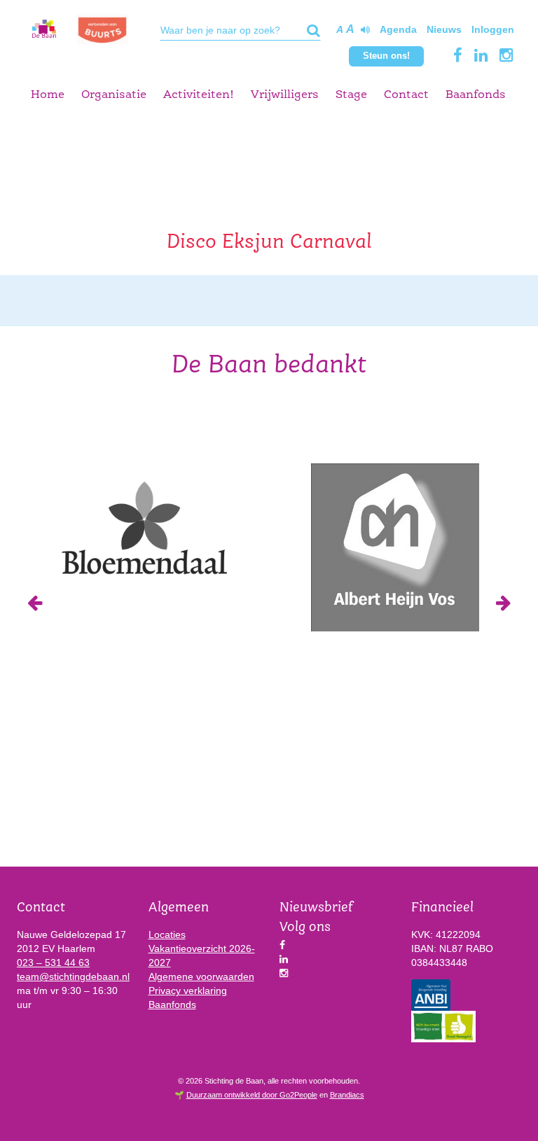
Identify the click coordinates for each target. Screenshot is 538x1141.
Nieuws (444, 29)
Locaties (167, 934)
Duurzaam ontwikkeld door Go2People (251, 1095)
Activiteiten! (198, 95)
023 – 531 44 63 (53, 962)
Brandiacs (347, 1095)
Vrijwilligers (285, 95)
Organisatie (113, 95)
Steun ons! (386, 55)
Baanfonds (476, 95)
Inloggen (492, 29)
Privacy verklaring (188, 990)
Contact (406, 95)
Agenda (398, 29)
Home (47, 95)
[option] (143, 526)
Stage (351, 95)
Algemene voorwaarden (201, 976)
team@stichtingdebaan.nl (73, 976)
